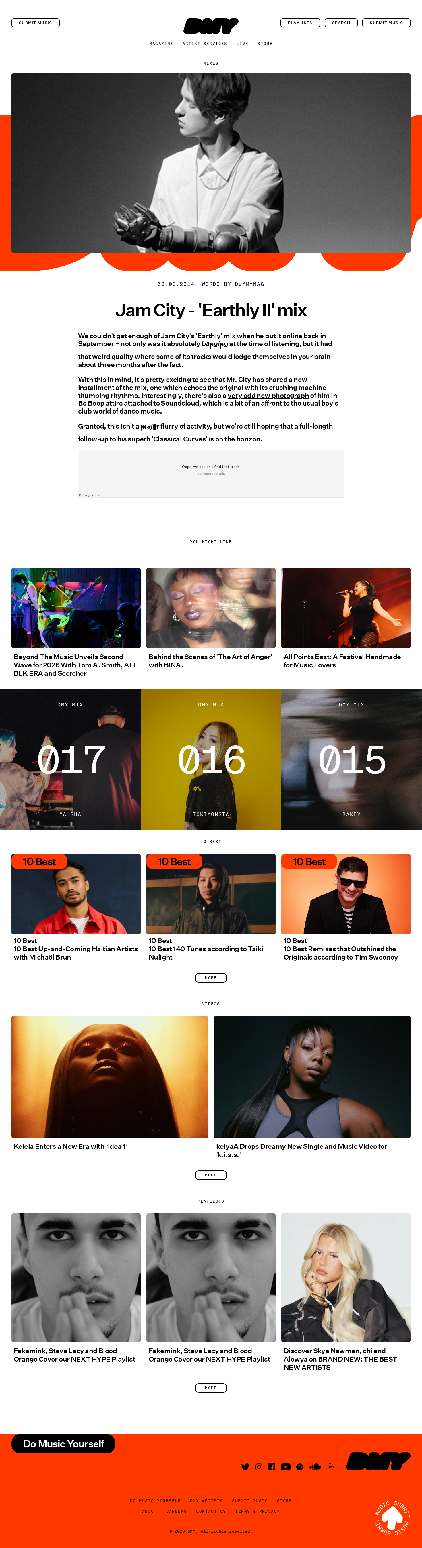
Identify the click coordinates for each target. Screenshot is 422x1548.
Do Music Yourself (155, 1500)
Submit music (35, 22)
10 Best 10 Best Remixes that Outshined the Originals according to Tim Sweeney (341, 948)
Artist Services (205, 43)
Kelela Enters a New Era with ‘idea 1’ (71, 1146)
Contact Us (211, 1511)
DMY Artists (206, 1500)
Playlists (300, 22)
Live (243, 43)
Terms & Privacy (257, 1511)
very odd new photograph (268, 395)
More (211, 977)
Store (265, 43)
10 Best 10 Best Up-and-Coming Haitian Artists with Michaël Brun (76, 948)
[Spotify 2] (299, 1466)
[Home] (211, 26)
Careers (176, 1511)
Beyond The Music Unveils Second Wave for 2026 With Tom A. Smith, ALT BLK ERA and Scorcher (75, 665)
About (149, 1511)
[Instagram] (258, 1466)
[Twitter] (245, 1466)
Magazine (161, 43)
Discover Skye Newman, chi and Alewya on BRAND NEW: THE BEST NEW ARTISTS (340, 1359)
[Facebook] (271, 1466)
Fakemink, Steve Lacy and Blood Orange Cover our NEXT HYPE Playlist (74, 1355)
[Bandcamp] (330, 1466)
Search (341, 22)
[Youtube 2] (286, 1466)
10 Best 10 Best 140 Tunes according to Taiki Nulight (206, 948)
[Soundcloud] (315, 1466)
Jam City (175, 336)
